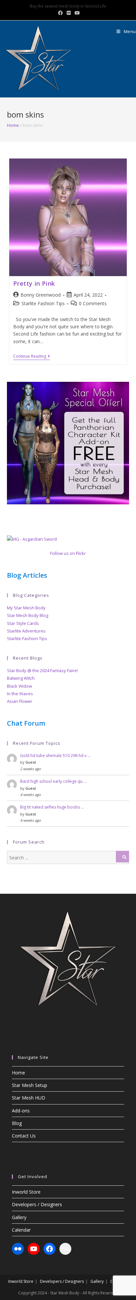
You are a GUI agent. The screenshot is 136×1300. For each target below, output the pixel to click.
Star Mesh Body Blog (27, 615)
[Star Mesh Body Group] (32, 539)
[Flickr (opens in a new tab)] (69, 13)
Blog (17, 1123)
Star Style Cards (23, 623)
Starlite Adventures (26, 631)
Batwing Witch (21, 678)
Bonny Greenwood (40, 295)
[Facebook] (49, 1249)
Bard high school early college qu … (53, 781)
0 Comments (93, 303)
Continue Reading (31, 356)
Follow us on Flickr (68, 553)
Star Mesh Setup (29, 1085)
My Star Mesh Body (26, 608)
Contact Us (24, 1136)
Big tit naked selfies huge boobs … (52, 807)
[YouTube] (34, 1249)
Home (13, 125)
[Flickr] (18, 1249)
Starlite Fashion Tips (43, 303)
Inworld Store (26, 1192)
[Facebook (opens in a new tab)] (60, 13)
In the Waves (20, 694)
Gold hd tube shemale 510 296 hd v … (55, 755)
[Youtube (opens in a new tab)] (76, 13)
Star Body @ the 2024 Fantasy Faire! (42, 670)
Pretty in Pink (34, 283)
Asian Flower (19, 701)
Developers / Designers (37, 1204)
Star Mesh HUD (28, 1098)
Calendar (21, 1230)
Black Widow (19, 686)
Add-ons (21, 1110)
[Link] (65, 1249)
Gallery (19, 1217)
